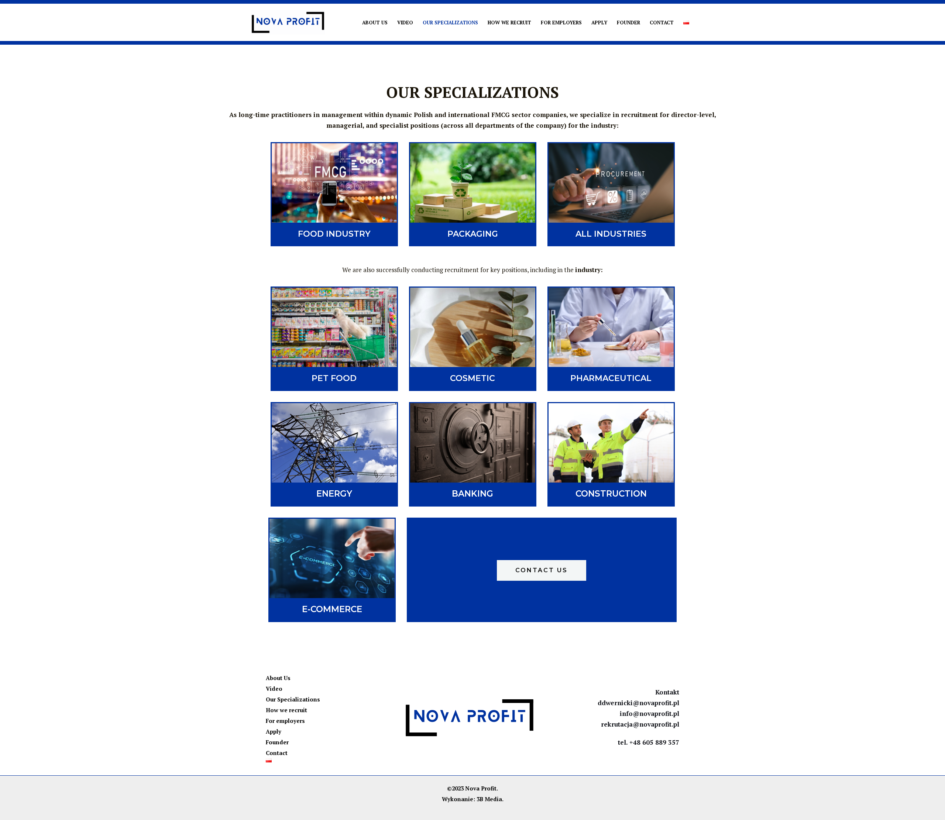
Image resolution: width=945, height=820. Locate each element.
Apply (599, 22)
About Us (375, 22)
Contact (662, 22)
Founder (628, 22)
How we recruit (509, 22)
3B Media (489, 799)
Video (405, 22)
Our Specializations (450, 22)
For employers (561, 22)
